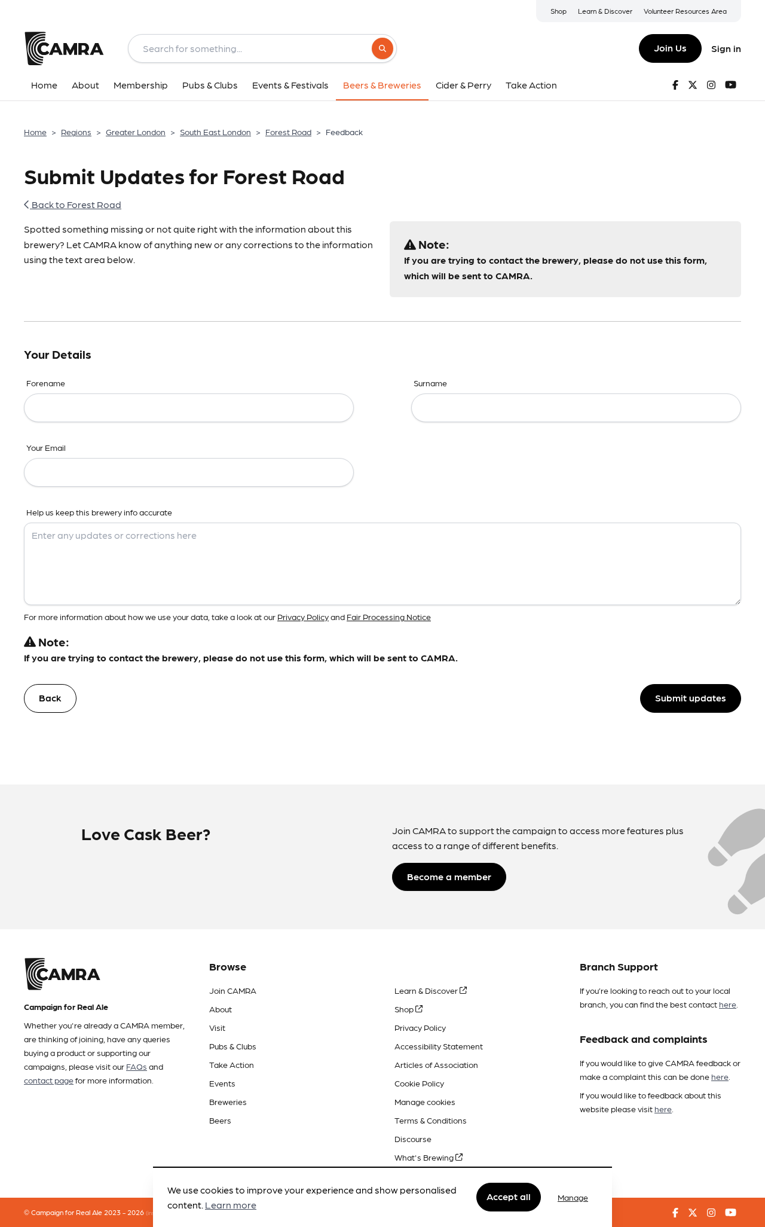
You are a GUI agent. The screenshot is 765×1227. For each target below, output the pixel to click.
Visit (217, 1027)
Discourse (413, 1138)
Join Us (670, 47)
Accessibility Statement (438, 1046)
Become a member (449, 876)
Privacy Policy (303, 616)
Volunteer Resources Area (685, 11)
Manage (573, 1197)
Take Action (231, 1064)
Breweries (228, 1101)
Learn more (230, 1205)
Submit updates (690, 697)
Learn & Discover (605, 11)
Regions (76, 131)
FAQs (136, 1066)
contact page (49, 1080)
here (727, 1004)
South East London (215, 131)
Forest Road (288, 131)
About (220, 1009)
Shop (558, 11)
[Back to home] (64, 48)
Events (222, 1083)
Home (35, 131)
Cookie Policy (419, 1083)
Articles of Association (436, 1064)
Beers (220, 1120)
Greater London (136, 131)
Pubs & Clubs (232, 1046)
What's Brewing (424, 1157)
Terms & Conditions (430, 1120)
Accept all (508, 1196)
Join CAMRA (232, 990)
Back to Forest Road (75, 204)
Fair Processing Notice (389, 616)
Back (50, 697)
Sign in (726, 48)
